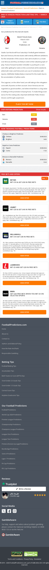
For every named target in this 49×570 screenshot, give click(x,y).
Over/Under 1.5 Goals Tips (11, 385)
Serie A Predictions (8, 454)
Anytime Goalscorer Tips (10, 395)
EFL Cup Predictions (9, 468)
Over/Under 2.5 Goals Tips (11, 381)
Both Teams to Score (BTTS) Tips (13, 376)
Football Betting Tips (9, 366)
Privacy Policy (28, 559)
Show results (41, 109)
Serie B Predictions (31, 8)
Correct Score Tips (8, 390)
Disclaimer (37, 559)
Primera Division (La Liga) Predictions (15, 444)
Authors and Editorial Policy (11, 344)
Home (3, 8)
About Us (5, 334)
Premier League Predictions (12, 419)
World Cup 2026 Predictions (11, 415)
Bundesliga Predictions (10, 449)
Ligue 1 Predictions (8, 459)
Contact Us (6, 339)
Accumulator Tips (8, 371)
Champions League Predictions (13, 429)
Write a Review (25, 489)
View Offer (24, 198)
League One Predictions (10, 434)
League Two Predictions (10, 439)
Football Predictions (14, 8)
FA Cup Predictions (8, 463)
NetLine (20, 529)
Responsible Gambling (10, 353)
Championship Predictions (11, 424)
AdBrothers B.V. (37, 563)
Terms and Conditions (15, 559)
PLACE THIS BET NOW (24, 104)
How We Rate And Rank (10, 348)
